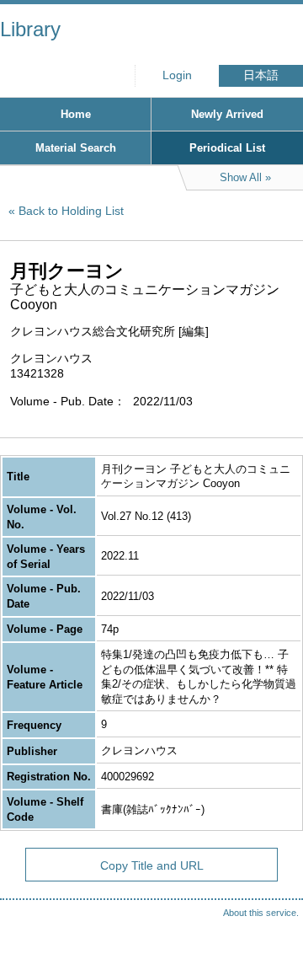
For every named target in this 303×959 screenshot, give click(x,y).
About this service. (261, 913)
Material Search (75, 148)
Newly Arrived (227, 114)
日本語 (261, 75)
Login (177, 75)
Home (76, 114)
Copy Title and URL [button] (152, 865)
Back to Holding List (71, 210)
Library (30, 29)
